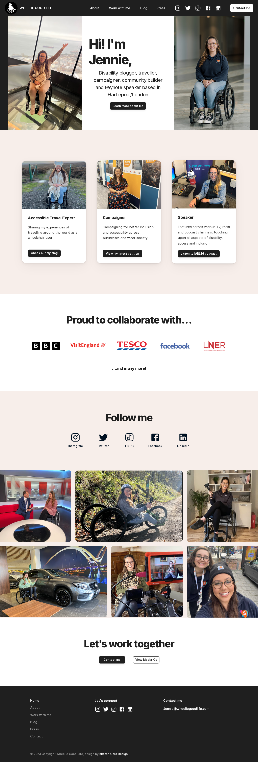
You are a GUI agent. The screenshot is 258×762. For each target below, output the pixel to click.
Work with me (40, 715)
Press (34, 729)
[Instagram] (178, 8)
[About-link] (76, 8)
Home (34, 701)
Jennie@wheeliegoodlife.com (186, 709)
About (35, 708)
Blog (33, 722)
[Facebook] (208, 8)
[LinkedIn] (130, 709)
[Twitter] (188, 8)
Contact (36, 736)
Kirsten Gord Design (113, 754)
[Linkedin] (218, 8)
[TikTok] (198, 8)
